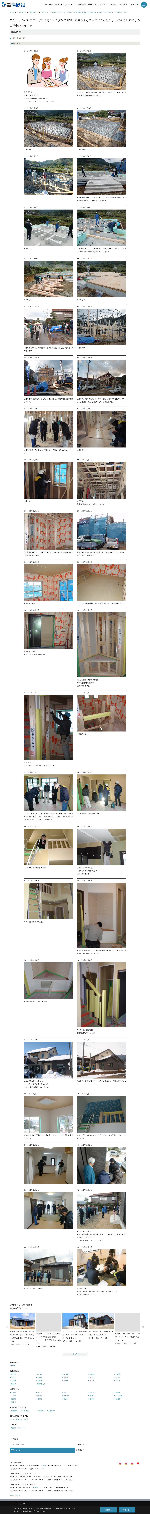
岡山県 (13, 1402)
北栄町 (92, 1396)
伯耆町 (65, 1399)
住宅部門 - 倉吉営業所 (20, 1411)
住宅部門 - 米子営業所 (46, 1411)
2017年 (118, 1377)
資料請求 (123, 4)
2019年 (65, 1377)
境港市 (118, 1392)
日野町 (39, 1399)
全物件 (13, 1365)
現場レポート (81, 1444)
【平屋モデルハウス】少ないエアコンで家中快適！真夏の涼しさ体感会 (74, 4)
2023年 (92, 1374)
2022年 (118, 1374)
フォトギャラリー (17, 1444)
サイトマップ (15, 1495)
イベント (134, 4)
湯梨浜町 (66, 1396)
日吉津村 (119, 1396)
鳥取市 (92, 1392)
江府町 (92, 1399)
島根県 (118, 1399)
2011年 (13, 1384)
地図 (44, 1466)
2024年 (65, 1374)
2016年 (13, 1380)
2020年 (39, 1377)
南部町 (13, 1399)
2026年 (13, 1374)
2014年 (65, 1380)
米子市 (65, 1392)
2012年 (118, 1380)
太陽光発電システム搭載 (19, 1419)
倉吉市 (39, 1392)
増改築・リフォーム (18, 1428)
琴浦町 (13, 1392)
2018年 (92, 1377)
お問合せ (112, 4)
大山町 (39, 1396)
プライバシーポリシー (60, 1508)
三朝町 (13, 1396)
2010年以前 (41, 1384)
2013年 (92, 1380)
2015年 (39, 1380)
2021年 (13, 1377)
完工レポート (16, 1450)
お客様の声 (80, 1450)
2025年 (39, 1374)
